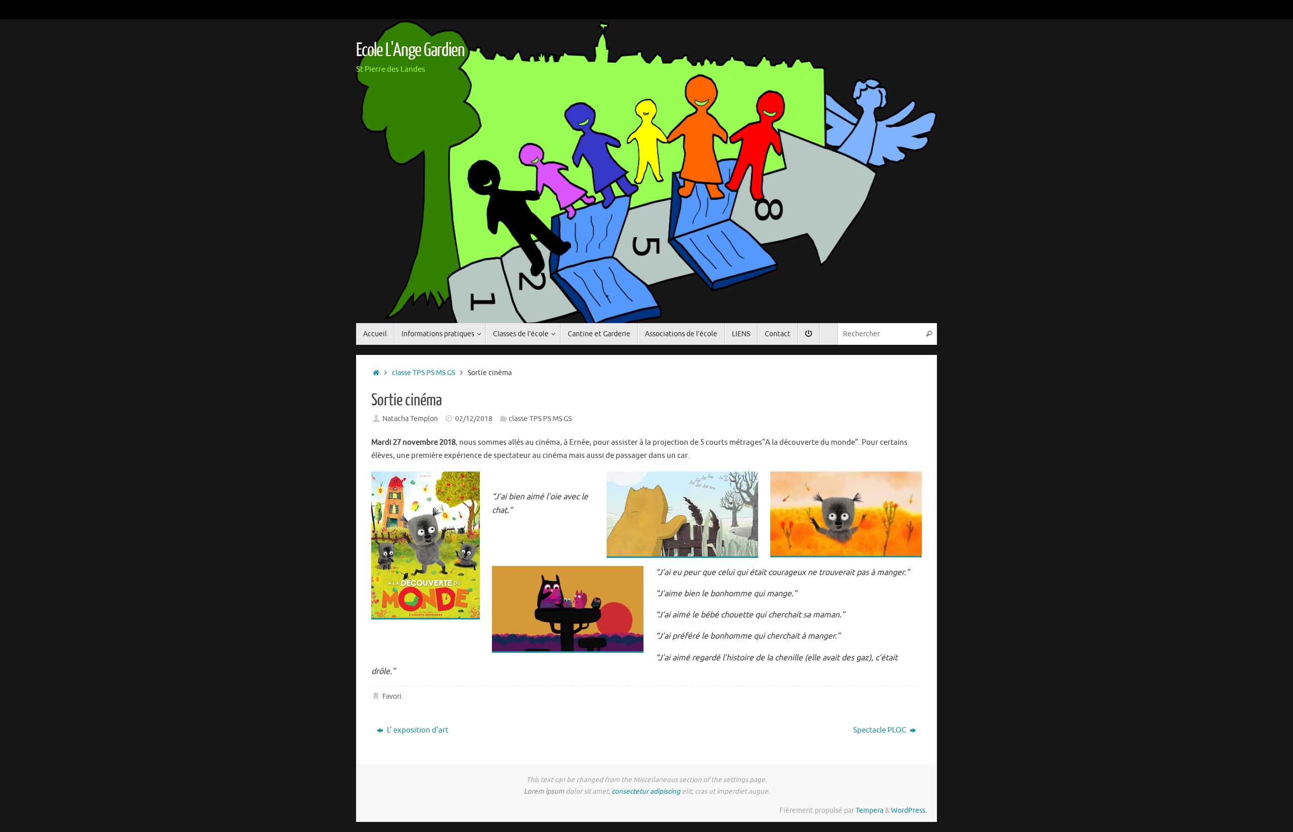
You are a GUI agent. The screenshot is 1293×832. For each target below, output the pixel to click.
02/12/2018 (473, 418)
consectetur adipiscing (646, 791)
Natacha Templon (410, 418)
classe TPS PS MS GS (423, 373)
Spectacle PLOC (880, 730)
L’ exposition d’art (417, 730)
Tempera (869, 810)
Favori (392, 696)
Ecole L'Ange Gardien (410, 50)
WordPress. (909, 810)
